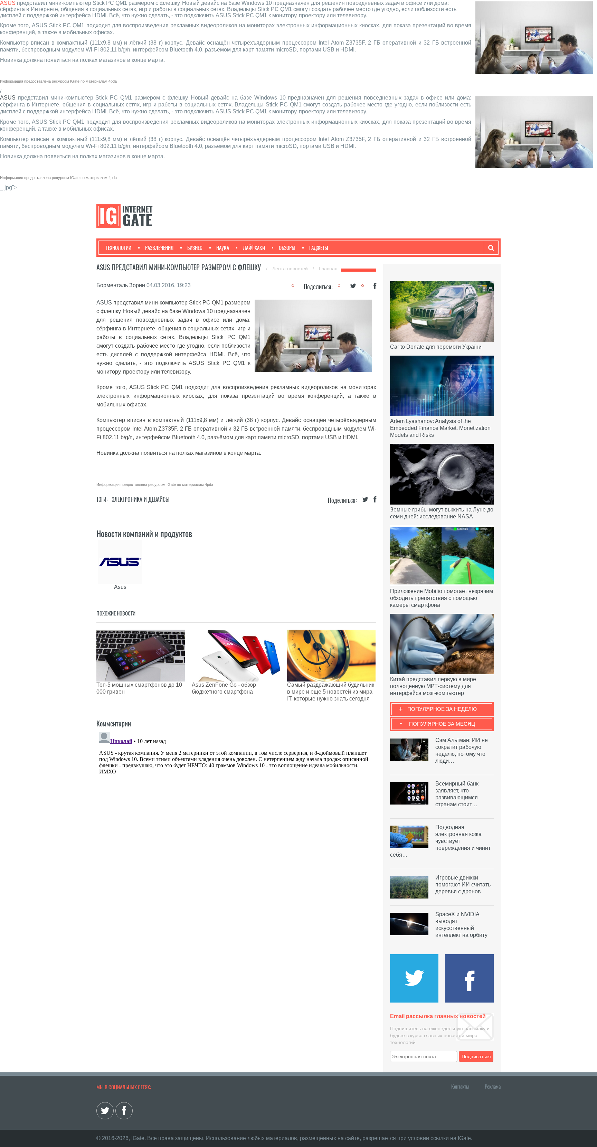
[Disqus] (236, 815)
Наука (222, 247)
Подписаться (476, 1056)
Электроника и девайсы (141, 499)
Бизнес (194, 247)
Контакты (460, 1086)
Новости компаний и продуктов (144, 533)
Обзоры (287, 247)
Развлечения (159, 247)
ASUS (8, 3)
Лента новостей (290, 268)
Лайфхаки (254, 247)
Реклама (493, 1086)
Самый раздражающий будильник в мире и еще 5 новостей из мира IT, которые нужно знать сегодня (330, 692)
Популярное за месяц (442, 724)
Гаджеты (318, 247)
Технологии (118, 247)
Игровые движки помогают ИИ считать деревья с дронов (463, 884)
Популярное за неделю (442, 709)
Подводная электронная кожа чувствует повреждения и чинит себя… (440, 841)
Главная (328, 268)
